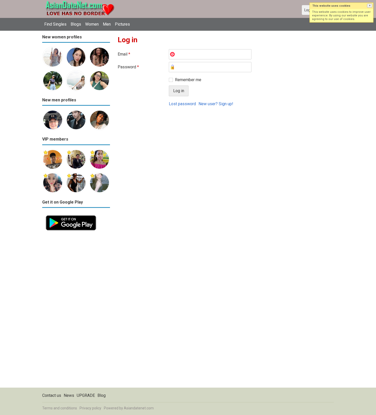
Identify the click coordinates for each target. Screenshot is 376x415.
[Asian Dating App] (71, 214)
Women (92, 24)
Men (107, 24)
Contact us (51, 395)
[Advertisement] (76, 311)
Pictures (122, 24)
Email (124, 54)
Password (128, 67)
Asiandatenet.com (139, 408)
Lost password (182, 103)
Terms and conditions (59, 408)
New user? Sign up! (215, 103)
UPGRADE (86, 395)
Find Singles (55, 24)
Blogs (76, 24)
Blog (101, 395)
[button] (369, 6)
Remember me (188, 79)
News (69, 395)
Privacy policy (90, 408)
